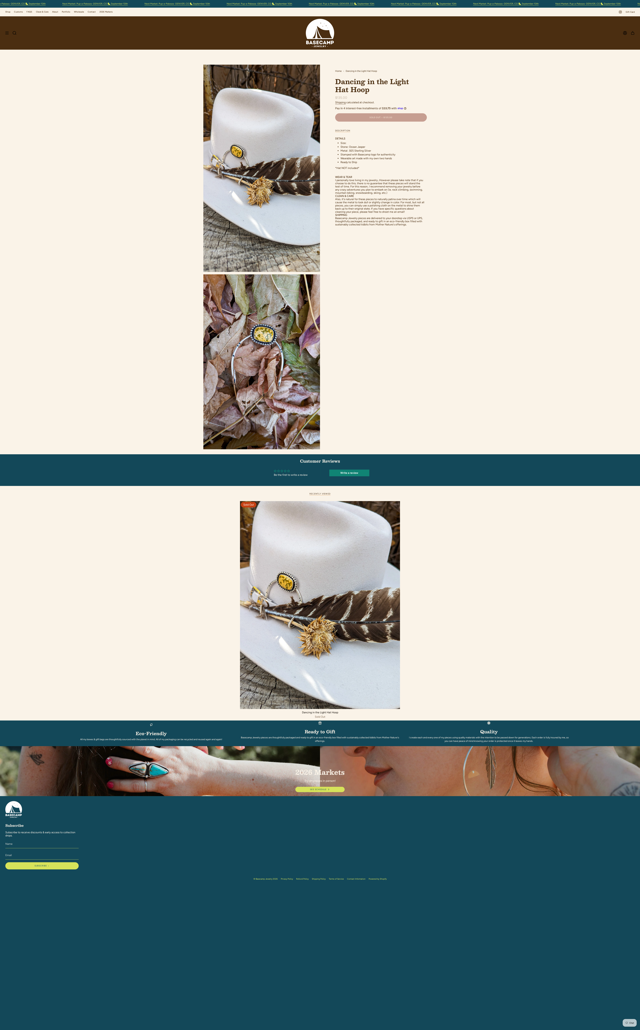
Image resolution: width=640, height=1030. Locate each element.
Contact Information (356, 879)
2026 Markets (106, 11)
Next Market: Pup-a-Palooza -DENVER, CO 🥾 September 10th (95, 3)
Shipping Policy (319, 879)
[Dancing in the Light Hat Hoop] (320, 605)
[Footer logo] (13, 809)
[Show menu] (7, 33)
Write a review (349, 472)
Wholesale (79, 11)
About (55, 11)
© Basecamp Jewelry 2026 (266, 879)
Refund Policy (302, 879)
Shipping (340, 102)
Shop (7, 11)
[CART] (632, 33)
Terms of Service (336, 879)
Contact (92, 11)
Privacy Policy (287, 879)
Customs (18, 11)
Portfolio (66, 11)
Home (338, 71)
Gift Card (630, 12)
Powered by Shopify (378, 879)
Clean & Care (42, 11)
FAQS (29, 11)
